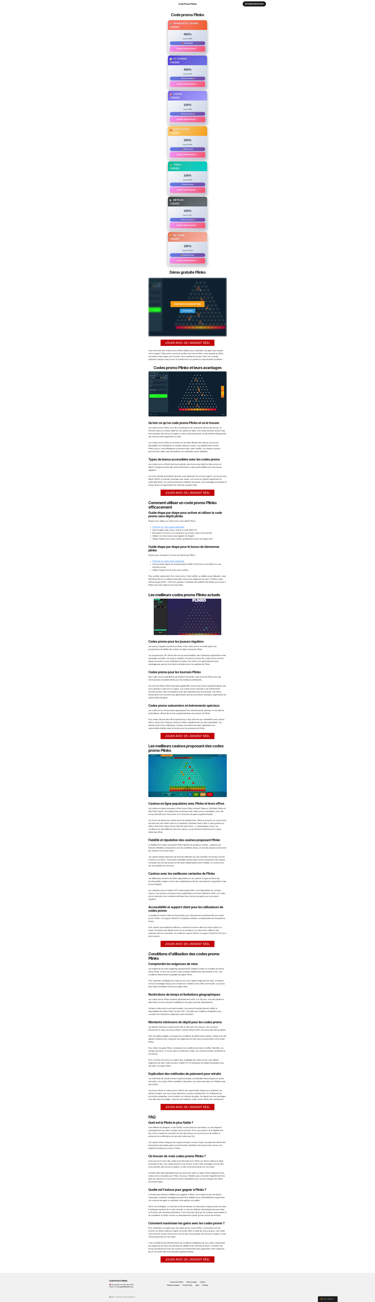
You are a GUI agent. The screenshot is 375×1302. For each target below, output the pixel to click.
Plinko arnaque (191, 1282)
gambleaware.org (126, 1287)
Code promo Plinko (176, 1282)
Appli (197, 1285)
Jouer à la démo (187, 311)
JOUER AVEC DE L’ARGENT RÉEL (187, 304)
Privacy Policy (187, 1285)
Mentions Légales (173, 1285)
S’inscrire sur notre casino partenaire (168, 527)
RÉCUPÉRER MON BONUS (254, 4)
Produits (205, 1285)
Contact (202, 1282)
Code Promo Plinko (187, 4)
